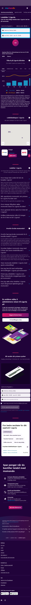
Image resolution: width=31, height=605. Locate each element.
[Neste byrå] (28, 143)
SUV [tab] (21, 68)
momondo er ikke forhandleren (10, 526)
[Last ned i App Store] (14, 593)
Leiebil (7, 537)
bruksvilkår (20, 410)
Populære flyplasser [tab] (8, 438)
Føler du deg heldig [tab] (19, 442)
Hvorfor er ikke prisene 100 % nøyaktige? (13, 531)
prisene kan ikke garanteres (12, 521)
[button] (2, 8)
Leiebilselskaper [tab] (8, 431)
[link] (13, 155)
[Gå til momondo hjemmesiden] (10, 8)
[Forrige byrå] (3, 143)
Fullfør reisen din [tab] (8, 442)
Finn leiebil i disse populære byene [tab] (12, 435)
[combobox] (7, 26)
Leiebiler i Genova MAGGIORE (10, 452)
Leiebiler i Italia (13, 537)
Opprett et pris (11, 500)
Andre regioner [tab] (19, 438)
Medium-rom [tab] (10, 68)
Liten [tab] (3, 68)
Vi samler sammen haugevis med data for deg (14, 529)
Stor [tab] (16, 68)
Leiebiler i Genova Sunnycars (10, 450)
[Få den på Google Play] (5, 593)
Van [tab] (25, 68)
